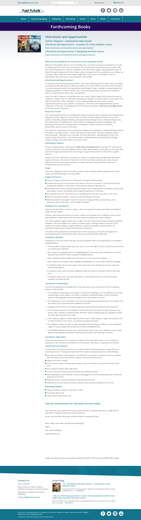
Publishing (56, 19)
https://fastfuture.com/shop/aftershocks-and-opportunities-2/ (70, 55)
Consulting (70, 19)
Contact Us (115, 19)
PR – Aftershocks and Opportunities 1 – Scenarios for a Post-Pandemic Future (86, 485)
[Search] (75, 3)
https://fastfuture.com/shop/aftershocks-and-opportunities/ (69, 48)
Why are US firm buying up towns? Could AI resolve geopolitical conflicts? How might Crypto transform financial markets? (83, 497)
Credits (40, 517)
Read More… (80, 491)
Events (83, 19)
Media (103, 19)
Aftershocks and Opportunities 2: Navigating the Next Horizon (74, 51)
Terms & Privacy (31, 517)
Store (93, 19)
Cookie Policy (48, 517)
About (23, 19)
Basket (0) (119, 3)
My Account (99, 3)
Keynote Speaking (39, 19)
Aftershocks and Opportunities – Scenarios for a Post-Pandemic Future (78, 44)
